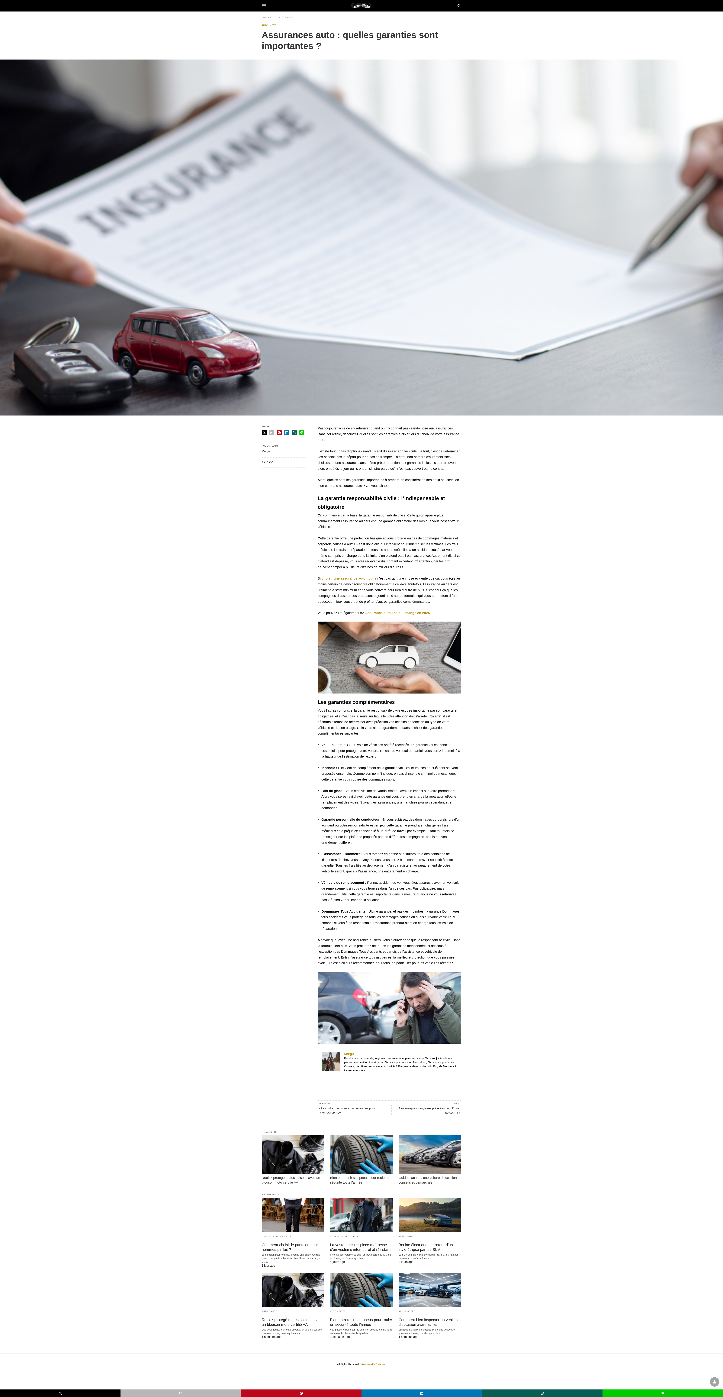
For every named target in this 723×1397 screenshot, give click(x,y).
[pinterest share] (279, 432)
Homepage (268, 17)
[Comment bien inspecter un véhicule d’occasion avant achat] (430, 1290)
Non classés (407, 1311)
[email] (180, 1393)
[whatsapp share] (294, 432)
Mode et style (282, 1236)
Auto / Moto (285, 17)
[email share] (271, 432)
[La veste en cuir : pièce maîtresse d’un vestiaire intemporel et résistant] (361, 1215)
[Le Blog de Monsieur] (361, 5)
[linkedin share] (286, 432)
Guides (266, 1236)
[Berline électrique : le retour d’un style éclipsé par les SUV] (430, 1215)
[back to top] (714, 1382)
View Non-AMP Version (373, 1364)
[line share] (301, 432)
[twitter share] (264, 432)
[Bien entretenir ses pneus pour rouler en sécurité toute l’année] (361, 1154)
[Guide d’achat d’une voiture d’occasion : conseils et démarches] (430, 1154)
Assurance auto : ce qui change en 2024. (398, 613)
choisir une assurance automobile (349, 578)
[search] (459, 6)
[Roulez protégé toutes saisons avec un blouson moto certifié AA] (293, 1154)
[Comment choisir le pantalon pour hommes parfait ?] (293, 1215)
